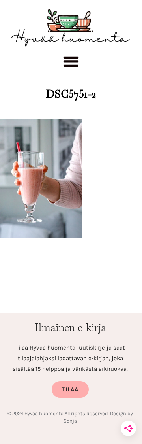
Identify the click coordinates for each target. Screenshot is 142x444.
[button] (71, 64)
